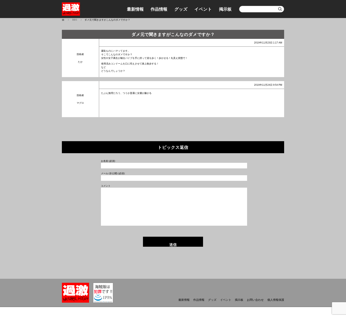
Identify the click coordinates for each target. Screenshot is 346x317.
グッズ (181, 9)
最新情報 (135, 9)
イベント (203, 9)
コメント (106, 185)
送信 (173, 245)
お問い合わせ (255, 299)
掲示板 (225, 9)
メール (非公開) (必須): (113, 173)
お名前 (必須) (108, 161)
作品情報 (159, 9)
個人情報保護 (275, 299)
